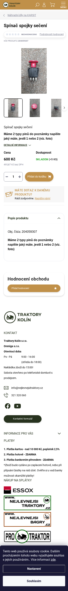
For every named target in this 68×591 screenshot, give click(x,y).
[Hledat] (37, 4)
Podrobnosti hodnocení (52, 34)
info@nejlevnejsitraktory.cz (27, 387)
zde (53, 559)
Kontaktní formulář (22, 418)
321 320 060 (18, 395)
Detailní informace (15, 145)
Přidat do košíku (36, 176)
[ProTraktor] (27, 535)
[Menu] (63, 4)
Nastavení (34, 569)
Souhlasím (34, 581)
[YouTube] (17, 405)
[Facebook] (7, 405)
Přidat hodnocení (20, 288)
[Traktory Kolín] (27, 502)
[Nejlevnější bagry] (27, 518)
